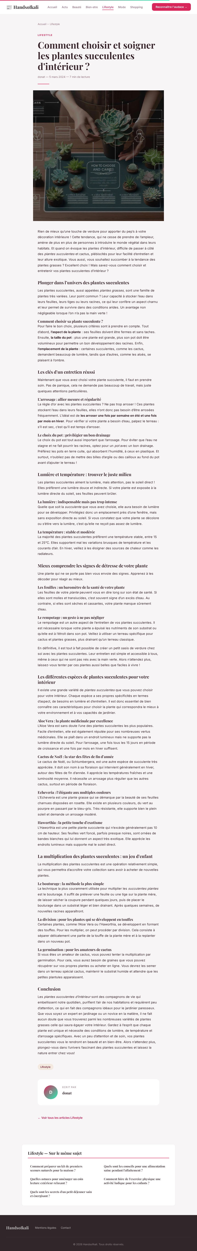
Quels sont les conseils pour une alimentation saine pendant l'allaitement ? (134, 1168)
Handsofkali (22, 7)
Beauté (76, 7)
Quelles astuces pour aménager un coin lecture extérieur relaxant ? (56, 1181)
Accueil (52, 7)
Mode (122, 7)
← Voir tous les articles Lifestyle (60, 1118)
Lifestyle (108, 7)
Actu (65, 7)
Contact (66, 1227)
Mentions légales (45, 1227)
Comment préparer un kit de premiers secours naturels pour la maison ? (56, 1168)
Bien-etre (92, 7)
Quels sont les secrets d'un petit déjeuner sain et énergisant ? (61, 1194)
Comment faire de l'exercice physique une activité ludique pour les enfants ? (132, 1181)
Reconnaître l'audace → (171, 6)
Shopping (136, 7)
